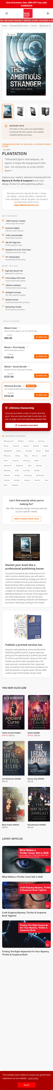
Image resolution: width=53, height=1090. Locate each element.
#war (5, 485)
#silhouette (40, 475)
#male (44, 456)
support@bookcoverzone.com (26, 205)
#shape (17, 475)
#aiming (41, 441)
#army (6, 446)
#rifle (17, 470)
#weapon (15, 485)
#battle (45, 446)
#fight (47, 451)
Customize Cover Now (28, 425)
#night (36, 461)
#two (46, 480)
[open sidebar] (6, 13)
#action (31, 441)
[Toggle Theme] (48, 13)
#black (18, 451)
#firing (17, 456)
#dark (38, 451)
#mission (15, 461)
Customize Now (28, 65)
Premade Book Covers (19, 25)
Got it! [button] (26, 1085)
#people (39, 465)
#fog (26, 456)
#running (26, 470)
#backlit (36, 446)
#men (6, 461)
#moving (26, 461)
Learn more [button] (33, 1078)
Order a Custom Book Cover (26, 518)
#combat (28, 451)
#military (21, 441)
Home (4, 25)
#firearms (7, 456)
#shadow (7, 475)
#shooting (28, 475)
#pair (30, 465)
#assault (16, 446)
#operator (19, 465)
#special (27, 480)
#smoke (7, 480)
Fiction (34, 25)
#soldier (17, 480)
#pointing (7, 470)
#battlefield (8, 451)
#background (8, 441)
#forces (35, 456)
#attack (26, 446)
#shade (36, 470)
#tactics (37, 480)
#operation (8, 465)
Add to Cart (42, 337)
